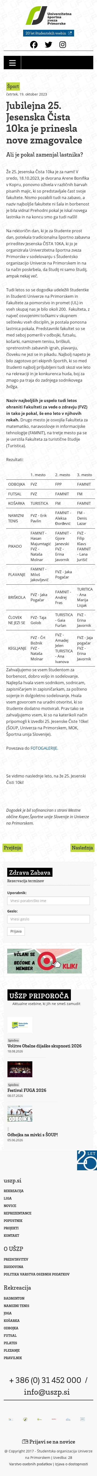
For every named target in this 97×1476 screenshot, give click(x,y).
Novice (10, 1206)
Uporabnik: (17, 892)
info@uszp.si (47, 1391)
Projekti (11, 1228)
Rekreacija (14, 1191)
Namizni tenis (16, 1306)
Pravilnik (13, 1358)
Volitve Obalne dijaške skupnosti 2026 (44, 1045)
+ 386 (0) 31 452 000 (45, 1380)
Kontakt (11, 1235)
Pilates (10, 1343)
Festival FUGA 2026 (26, 1090)
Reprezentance (17, 1213)
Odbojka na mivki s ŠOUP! (32, 1134)
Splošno (13, 1040)
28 (70, 1457)
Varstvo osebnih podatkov (30, 1464)
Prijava (16, 931)
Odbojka (11, 1328)
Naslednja (82, 847)
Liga (8, 1198)
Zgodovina (13, 1267)
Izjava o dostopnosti (71, 1464)
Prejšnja (12, 847)
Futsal (10, 1335)
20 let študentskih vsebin (46, 33)
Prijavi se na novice (51, 1441)
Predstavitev (16, 1259)
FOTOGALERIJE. (44, 748)
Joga (8, 1313)
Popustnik (13, 1220)
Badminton (14, 1298)
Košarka (12, 1320)
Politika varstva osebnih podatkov (37, 1274)
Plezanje (12, 1350)
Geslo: (12, 911)
